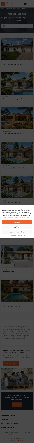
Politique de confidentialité (17, 235)
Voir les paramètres (17, 232)
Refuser (17, 227)
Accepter (17, 222)
